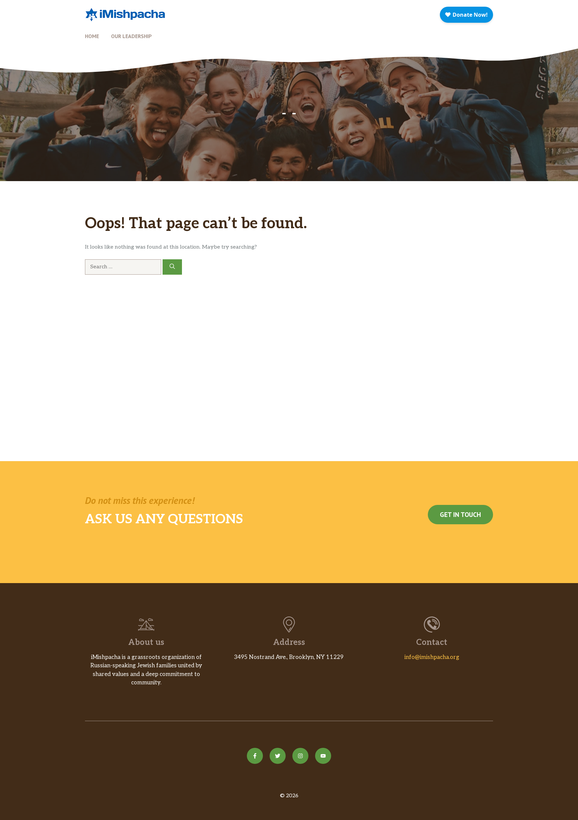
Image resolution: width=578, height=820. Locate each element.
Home (92, 36)
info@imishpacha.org (431, 657)
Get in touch (460, 514)
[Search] (172, 267)
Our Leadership (131, 36)
